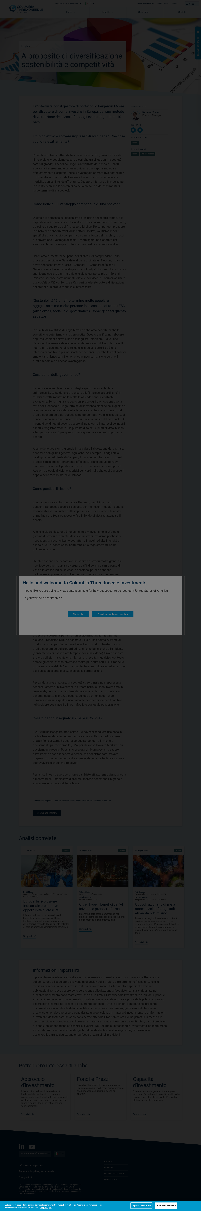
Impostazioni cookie (141, 1205)
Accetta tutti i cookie (166, 1205)
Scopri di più (46, 1208)
